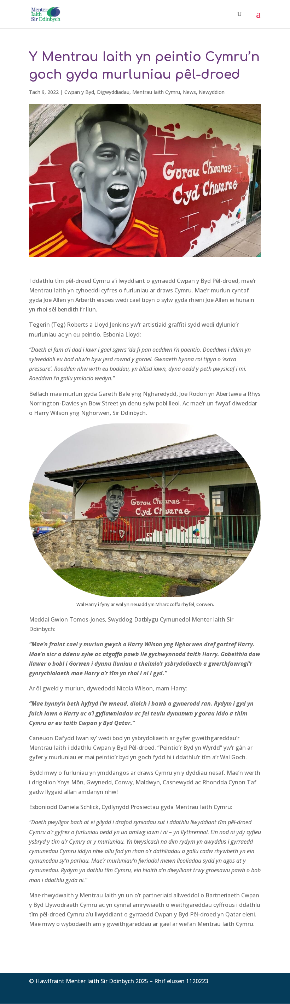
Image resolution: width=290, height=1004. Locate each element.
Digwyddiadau (113, 92)
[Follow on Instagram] (255, 991)
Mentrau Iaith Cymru (156, 92)
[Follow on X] (241, 991)
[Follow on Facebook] (227, 991)
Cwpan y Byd (79, 92)
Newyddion (212, 92)
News (189, 92)
